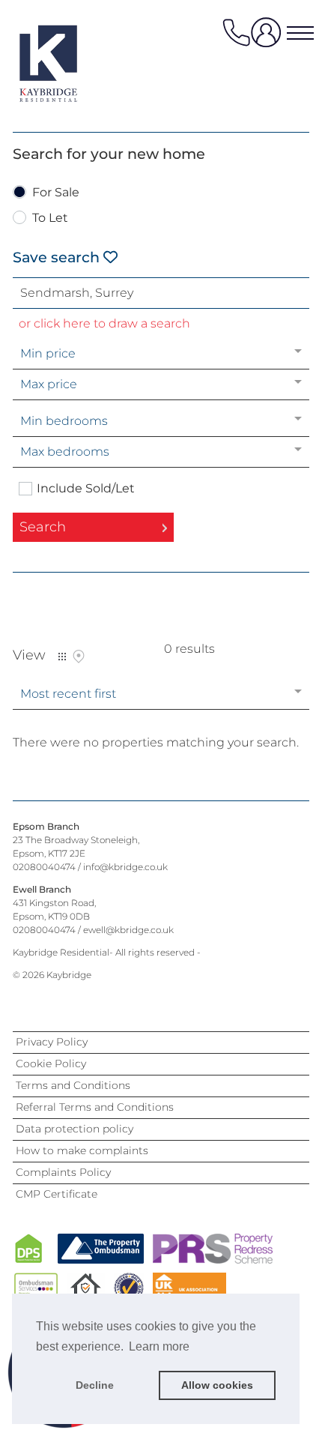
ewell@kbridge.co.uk (128, 929)
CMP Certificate (56, 1194)
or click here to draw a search (104, 323)
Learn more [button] (159, 1346)
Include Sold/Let (86, 489)
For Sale (55, 193)
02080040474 (44, 866)
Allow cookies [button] (217, 1385)
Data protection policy (74, 1128)
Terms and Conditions (73, 1085)
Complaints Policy (63, 1172)
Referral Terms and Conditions (95, 1107)
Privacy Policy (52, 1042)
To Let (50, 218)
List (62, 656)
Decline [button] (95, 1385)
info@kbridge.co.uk (125, 866)
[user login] (269, 37)
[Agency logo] (73, 63)
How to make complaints (82, 1150)
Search (42, 527)
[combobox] (161, 293)
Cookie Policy (51, 1063)
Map (78, 656)
